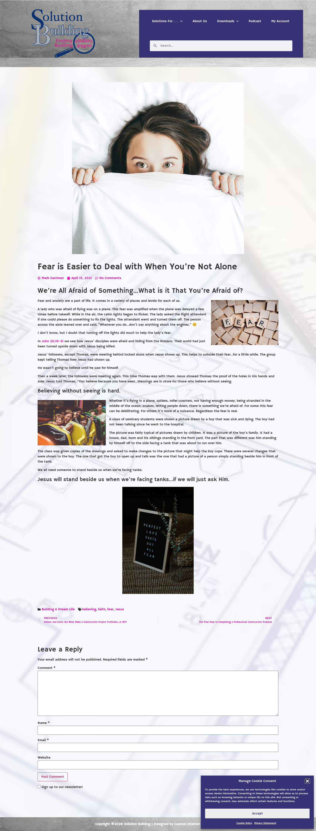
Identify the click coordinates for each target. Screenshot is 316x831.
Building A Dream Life (58, 609)
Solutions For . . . (165, 21)
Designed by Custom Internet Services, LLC (187, 824)
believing (89, 609)
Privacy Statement (265, 823)
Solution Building (137, 824)
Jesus (119, 609)
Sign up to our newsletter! (62, 787)
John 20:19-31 (52, 341)
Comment (46, 668)
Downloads (225, 21)
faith (101, 609)
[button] (307, 781)
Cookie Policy (244, 823)
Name (44, 723)
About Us (200, 21)
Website (44, 757)
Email (43, 740)
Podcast (255, 21)
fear (110, 609)
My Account (280, 21)
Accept (257, 813)
